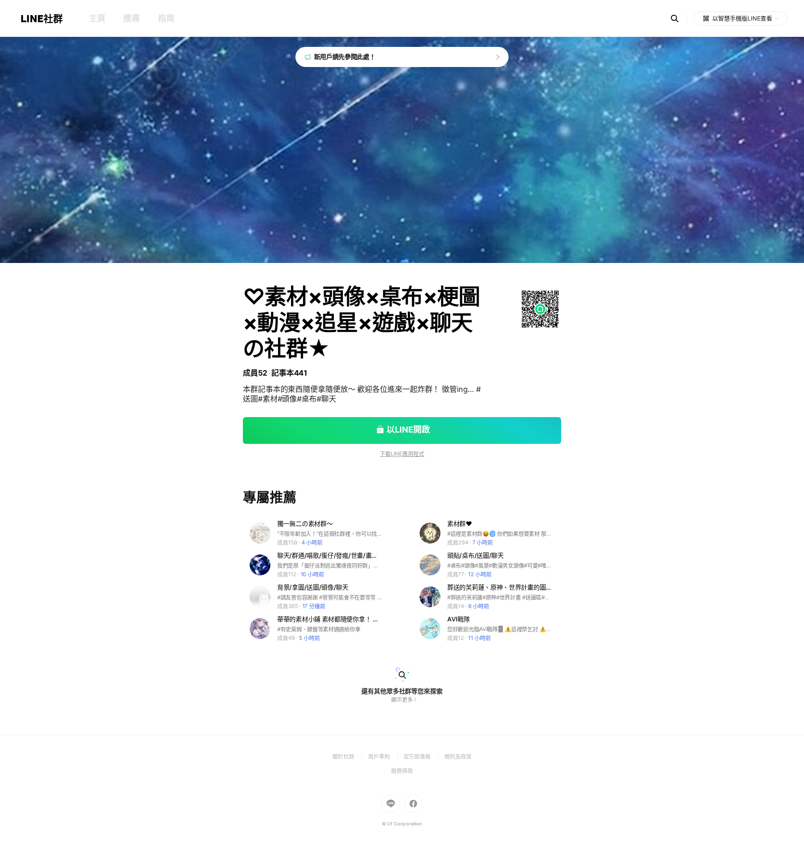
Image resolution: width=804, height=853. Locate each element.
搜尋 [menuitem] (131, 18)
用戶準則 (386, 756)
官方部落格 (424, 756)
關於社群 (350, 756)
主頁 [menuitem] (97, 18)
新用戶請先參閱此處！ (345, 57)
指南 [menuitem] (166, 18)
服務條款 (402, 770)
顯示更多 (402, 699)
